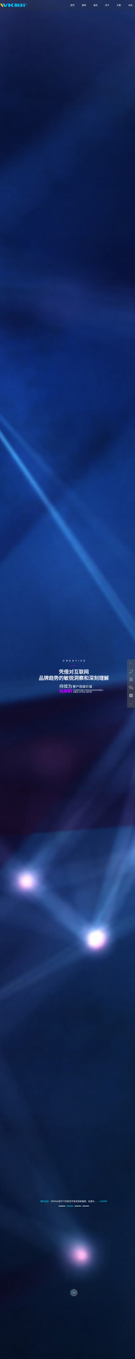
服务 (95, 5)
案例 (84, 5)
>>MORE (103, 1201)
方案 (119, 5)
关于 (107, 5)
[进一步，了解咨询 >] (73, 682)
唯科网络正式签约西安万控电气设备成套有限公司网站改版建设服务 (74, 1202)
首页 (72, 5)
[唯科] (13, 5)
